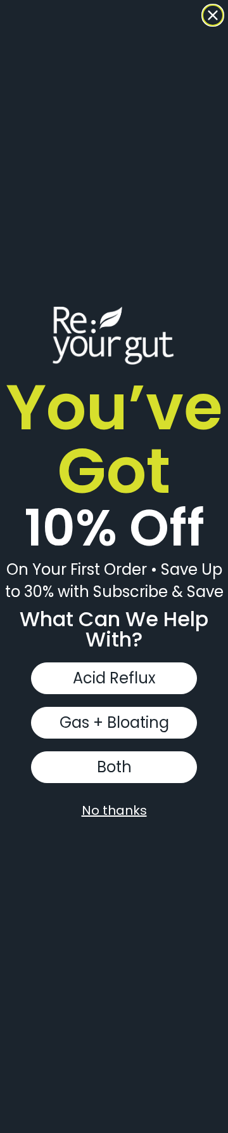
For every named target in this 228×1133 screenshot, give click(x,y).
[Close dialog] (213, 15)
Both (114, 766)
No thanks (114, 810)
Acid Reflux (114, 677)
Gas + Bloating (114, 722)
